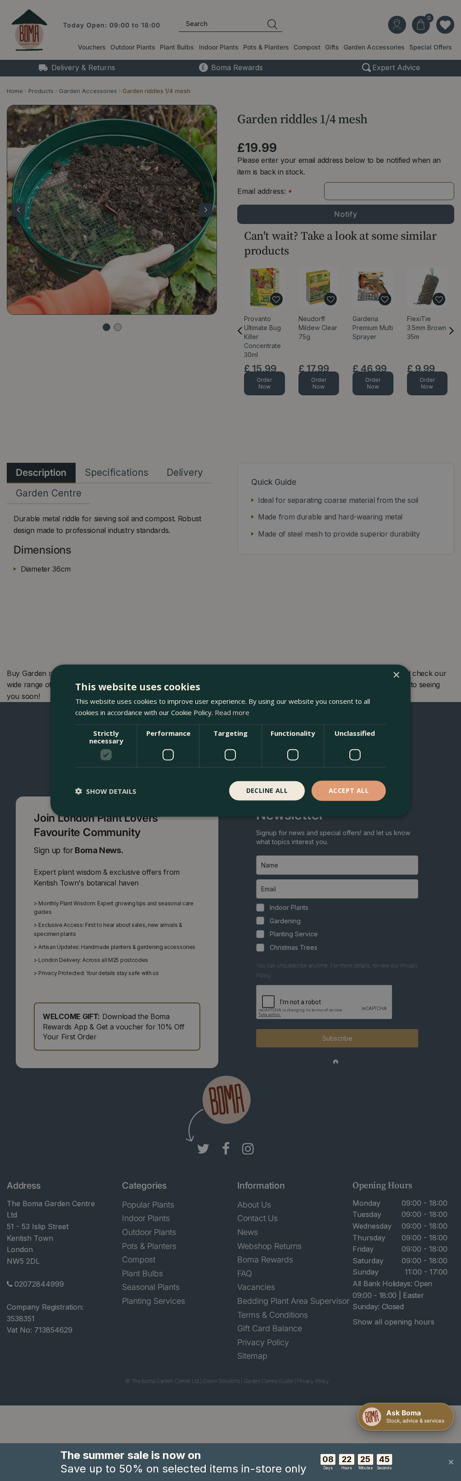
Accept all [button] (349, 790)
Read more (232, 711)
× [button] (396, 674)
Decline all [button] (267, 790)
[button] (105, 791)
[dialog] (230, 740)
